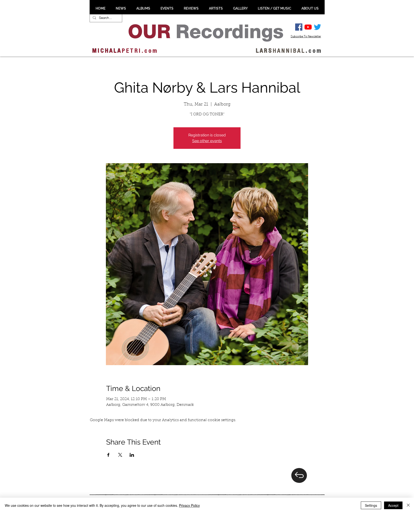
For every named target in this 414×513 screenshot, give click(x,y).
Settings (371, 505)
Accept (393, 505)
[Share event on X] (120, 455)
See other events (207, 141)
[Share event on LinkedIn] (132, 455)
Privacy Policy (189, 505)
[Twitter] (317, 27)
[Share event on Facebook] (108, 455)
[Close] (408, 505)
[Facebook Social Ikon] (298, 27)
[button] (120, 8)
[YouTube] (308, 27)
